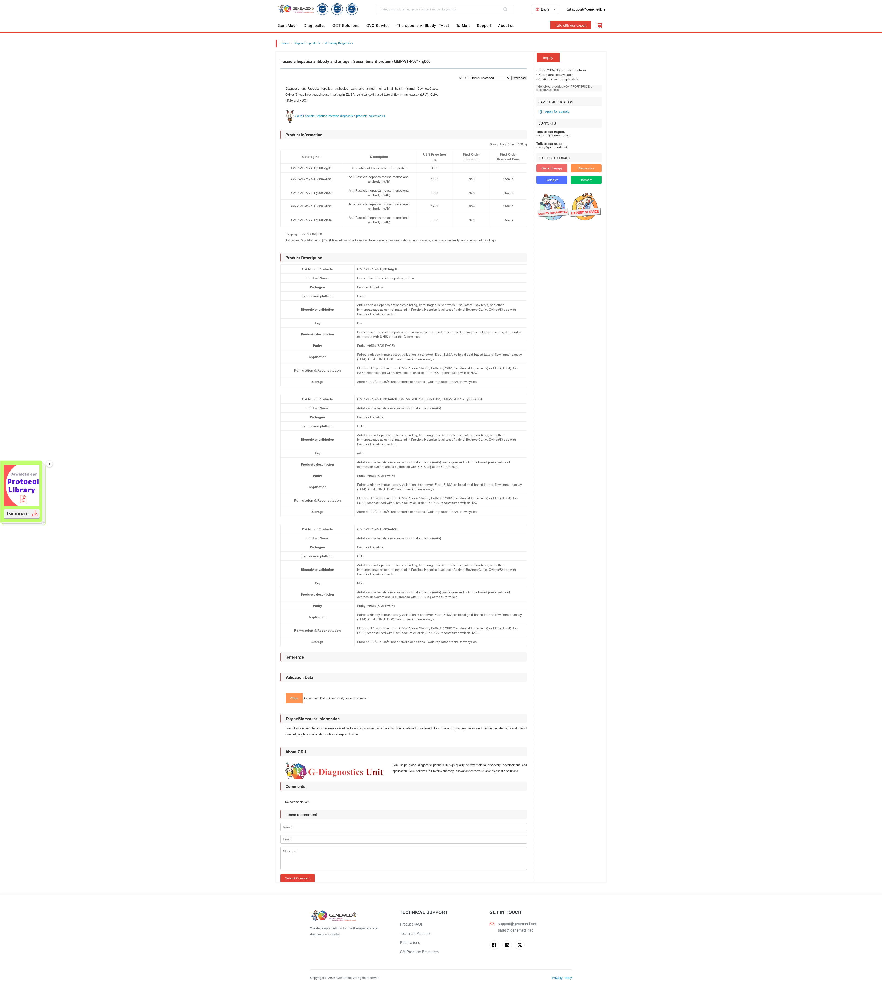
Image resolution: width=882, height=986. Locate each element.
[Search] (505, 9)
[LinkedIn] (507, 945)
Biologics (552, 180)
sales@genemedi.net (515, 930)
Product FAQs (411, 924)
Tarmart (586, 180)
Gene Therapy (552, 168)
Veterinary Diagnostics (339, 43)
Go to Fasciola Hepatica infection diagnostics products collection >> (340, 116)
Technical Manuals (415, 933)
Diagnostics (586, 168)
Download (519, 78)
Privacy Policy (562, 978)
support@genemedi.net (517, 924)
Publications (410, 943)
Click (294, 698)
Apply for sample (557, 111)
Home (285, 43)
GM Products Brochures (419, 952)
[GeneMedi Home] (351, 916)
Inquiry (548, 58)
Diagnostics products (307, 43)
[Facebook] (494, 945)
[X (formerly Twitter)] (519, 945)
